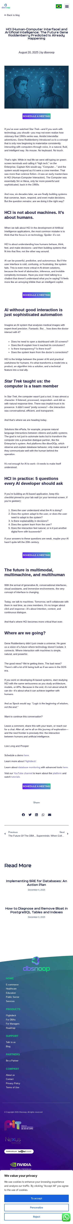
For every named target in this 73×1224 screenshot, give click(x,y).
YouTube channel (23, 773)
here (65, 767)
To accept (36, 1198)
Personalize (36, 1207)
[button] (67, 6)
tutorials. (16, 776)
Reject (36, 1216)
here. (27, 755)
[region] (36, 1197)
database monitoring (29, 767)
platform (57, 773)
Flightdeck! (30, 761)
